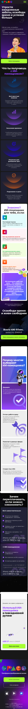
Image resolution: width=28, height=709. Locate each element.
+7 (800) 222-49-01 (9, 706)
